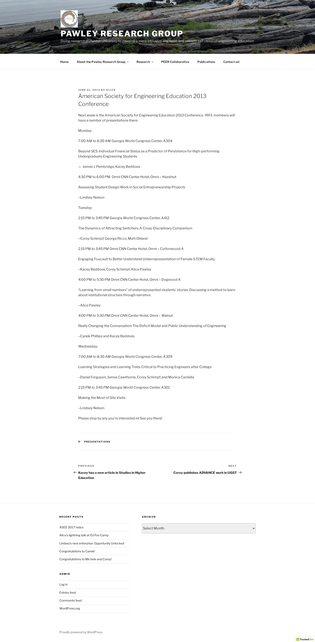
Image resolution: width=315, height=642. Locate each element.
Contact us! (231, 62)
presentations (97, 441)
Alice (111, 89)
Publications (206, 62)
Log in (63, 584)
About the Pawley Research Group (101, 62)
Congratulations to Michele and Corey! (85, 559)
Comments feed (70, 600)
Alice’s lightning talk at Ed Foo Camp (83, 535)
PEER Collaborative (175, 62)
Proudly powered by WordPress (80, 632)
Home (64, 62)
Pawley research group (122, 33)
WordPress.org (69, 608)
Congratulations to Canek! (77, 551)
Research (143, 62)
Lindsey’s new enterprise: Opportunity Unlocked (91, 543)
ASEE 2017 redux (71, 527)
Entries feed (67, 592)
